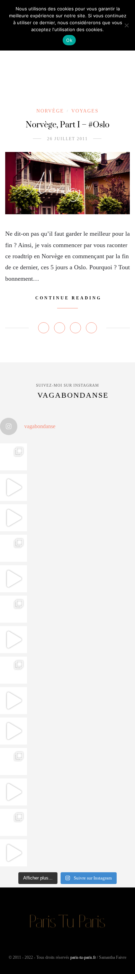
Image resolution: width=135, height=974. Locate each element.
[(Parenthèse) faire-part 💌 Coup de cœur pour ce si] (13, 822)
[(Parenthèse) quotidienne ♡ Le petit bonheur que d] (13, 761)
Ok (69, 40)
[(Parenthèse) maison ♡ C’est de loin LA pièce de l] (13, 456)
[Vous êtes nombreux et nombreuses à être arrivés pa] (13, 548)
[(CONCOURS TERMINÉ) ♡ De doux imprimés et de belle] (13, 609)
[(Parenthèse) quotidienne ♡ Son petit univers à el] (13, 670)
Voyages (85, 111)
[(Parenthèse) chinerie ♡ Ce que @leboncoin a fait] (13, 517)
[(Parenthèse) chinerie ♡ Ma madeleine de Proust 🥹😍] (13, 578)
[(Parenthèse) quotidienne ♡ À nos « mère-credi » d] (13, 791)
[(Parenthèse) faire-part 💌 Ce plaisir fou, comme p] (13, 852)
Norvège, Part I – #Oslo (67, 125)
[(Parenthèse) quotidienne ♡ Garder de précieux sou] (13, 731)
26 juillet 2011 (67, 138)
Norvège (50, 111)
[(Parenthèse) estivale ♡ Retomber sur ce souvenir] (13, 487)
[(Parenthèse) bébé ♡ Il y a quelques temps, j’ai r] (13, 639)
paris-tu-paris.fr (83, 957)
